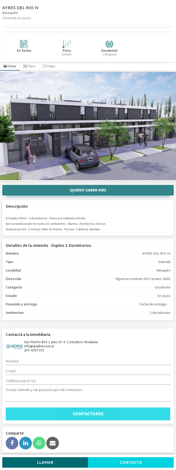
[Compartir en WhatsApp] (39, 443)
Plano (31, 66)
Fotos (11, 66)
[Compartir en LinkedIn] (25, 443)
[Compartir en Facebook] (12, 443)
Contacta (131, 462)
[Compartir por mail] (52, 443)
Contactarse (88, 414)
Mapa (50, 66)
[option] (88, 126)
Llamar (45, 462)
